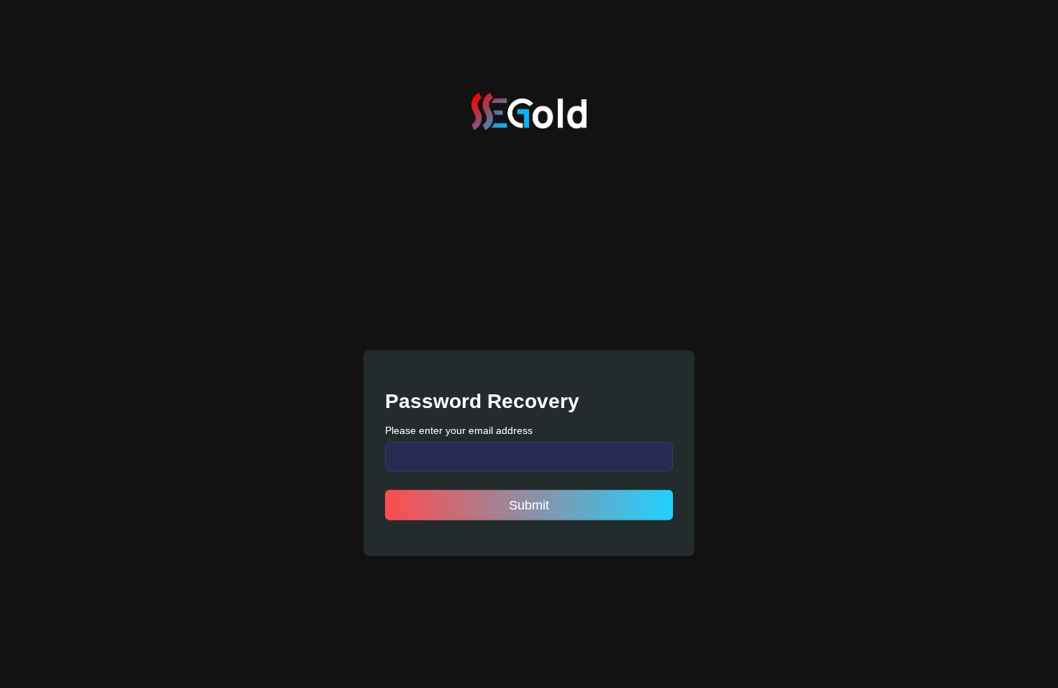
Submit (529, 504)
